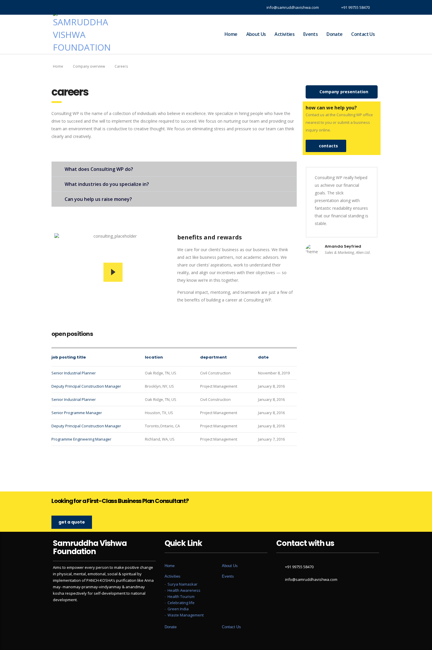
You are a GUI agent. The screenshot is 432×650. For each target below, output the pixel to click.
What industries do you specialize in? (107, 184)
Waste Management (186, 615)
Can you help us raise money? (98, 199)
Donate (334, 34)
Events (310, 34)
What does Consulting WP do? (99, 169)
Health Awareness (184, 590)
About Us (256, 34)
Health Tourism (181, 596)
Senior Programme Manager (76, 412)
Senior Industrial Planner (73, 373)
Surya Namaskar (182, 584)
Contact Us (363, 34)
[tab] (174, 169)
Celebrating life (181, 602)
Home (231, 34)
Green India (178, 608)
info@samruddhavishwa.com (311, 579)
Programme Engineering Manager (81, 439)
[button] (342, 92)
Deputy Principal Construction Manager (86, 386)
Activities (284, 34)
